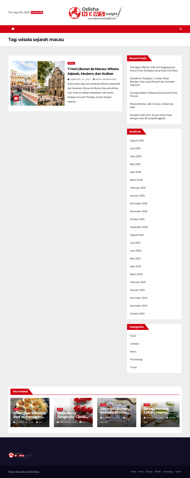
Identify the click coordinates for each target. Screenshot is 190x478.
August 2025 (137, 235)
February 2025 (138, 282)
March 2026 (136, 180)
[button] (180, 29)
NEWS (158, 472)
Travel (71, 63)
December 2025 (138, 203)
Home (133, 472)
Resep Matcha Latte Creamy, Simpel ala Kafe (157, 412)
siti (40, 422)
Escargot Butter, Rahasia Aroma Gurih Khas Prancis (116, 412)
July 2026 (135, 148)
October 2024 (137, 313)
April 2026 (135, 172)
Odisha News (33, 472)
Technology (136, 359)
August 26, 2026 (25, 422)
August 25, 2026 (68, 422)
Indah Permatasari (106, 79)
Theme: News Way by (18, 472)
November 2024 (138, 306)
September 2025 (139, 227)
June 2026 (135, 156)
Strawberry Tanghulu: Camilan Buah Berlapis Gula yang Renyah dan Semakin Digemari (152, 81)
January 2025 (137, 290)
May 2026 (135, 164)
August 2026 (137, 140)
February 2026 (138, 188)
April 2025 (135, 266)
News (133, 351)
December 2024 (138, 298)
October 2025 (137, 219)
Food (133, 336)
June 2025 (135, 250)
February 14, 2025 (80, 79)
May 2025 (135, 258)
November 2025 (138, 211)
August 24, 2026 (112, 418)
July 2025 (135, 243)
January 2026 (137, 195)
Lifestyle (134, 344)
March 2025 (136, 274)
